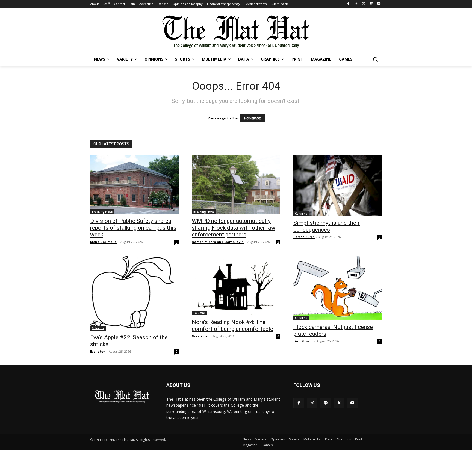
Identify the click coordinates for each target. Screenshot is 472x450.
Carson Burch (304, 237)
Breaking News (102, 212)
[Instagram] (356, 4)
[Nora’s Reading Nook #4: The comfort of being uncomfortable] (236, 285)
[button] (375, 59)
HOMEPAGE (252, 118)
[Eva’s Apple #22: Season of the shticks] (134, 293)
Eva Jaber (97, 351)
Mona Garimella (103, 242)
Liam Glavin (303, 341)
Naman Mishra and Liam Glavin (218, 242)
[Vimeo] (371, 4)
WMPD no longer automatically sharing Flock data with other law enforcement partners (233, 228)
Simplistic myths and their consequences (326, 226)
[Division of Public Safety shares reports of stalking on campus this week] (134, 184)
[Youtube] (379, 4)
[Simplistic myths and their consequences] (337, 185)
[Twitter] (364, 4)
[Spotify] (325, 403)
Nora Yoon (200, 336)
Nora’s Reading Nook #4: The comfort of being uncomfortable (232, 325)
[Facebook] (348, 4)
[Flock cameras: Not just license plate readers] (337, 288)
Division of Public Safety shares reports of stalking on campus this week (133, 228)
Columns (301, 213)
